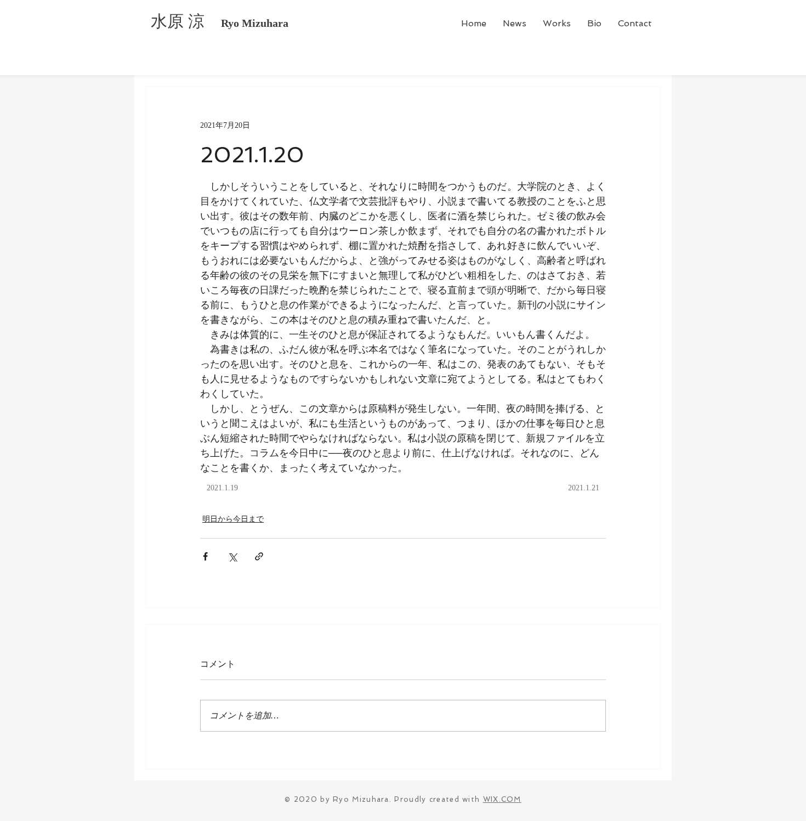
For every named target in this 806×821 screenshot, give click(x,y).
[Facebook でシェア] (205, 556)
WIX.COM (502, 799)
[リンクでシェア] (259, 556)
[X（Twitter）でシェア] (232, 556)
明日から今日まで (233, 519)
